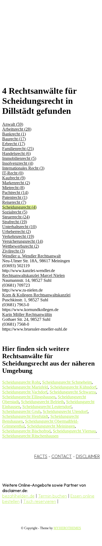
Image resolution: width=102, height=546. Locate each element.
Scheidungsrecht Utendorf (65, 411)
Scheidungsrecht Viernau (74, 431)
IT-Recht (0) (12, 173)
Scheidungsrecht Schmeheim (67, 382)
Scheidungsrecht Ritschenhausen (30, 436)
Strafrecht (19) (14, 221)
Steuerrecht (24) (16, 217)
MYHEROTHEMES (67, 528)
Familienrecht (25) (18, 148)
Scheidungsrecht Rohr (21, 382)
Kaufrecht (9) (13, 178)
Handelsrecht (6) (16, 153)
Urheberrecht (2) (16, 231)
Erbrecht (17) (13, 143)
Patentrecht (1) (14, 197)
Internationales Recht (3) (23, 168)
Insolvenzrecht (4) (17, 163)
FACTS (40, 456)
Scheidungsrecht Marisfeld (25, 387)
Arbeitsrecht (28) (16, 129)
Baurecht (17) (14, 139)
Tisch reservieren (39, 501)
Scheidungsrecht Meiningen (51, 426)
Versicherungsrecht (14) (22, 241)
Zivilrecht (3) (13, 251)
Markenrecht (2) (16, 182)
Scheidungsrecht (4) (19, 207)
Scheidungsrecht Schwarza (73, 392)
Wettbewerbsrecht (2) (20, 246)
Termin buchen (52, 496)
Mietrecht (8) (13, 187)
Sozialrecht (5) (14, 212)
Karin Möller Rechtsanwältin (27, 314)
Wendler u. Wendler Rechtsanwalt (31, 256)
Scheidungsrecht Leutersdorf (47, 406)
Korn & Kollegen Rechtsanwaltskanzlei (36, 295)
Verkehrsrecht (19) (18, 236)
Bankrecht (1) (14, 134)
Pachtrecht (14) (15, 192)
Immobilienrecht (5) (19, 158)
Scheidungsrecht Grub (21, 411)
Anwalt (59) (12, 124)
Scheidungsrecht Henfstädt (25, 416)
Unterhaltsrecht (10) (19, 226)
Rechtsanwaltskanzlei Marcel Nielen (33, 275)
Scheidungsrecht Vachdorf (24, 392)
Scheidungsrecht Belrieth (42, 401)
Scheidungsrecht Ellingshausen (28, 397)
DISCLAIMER (88, 456)
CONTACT (61, 456)
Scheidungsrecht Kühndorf (73, 387)
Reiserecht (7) (14, 202)
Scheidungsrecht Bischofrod (26, 431)
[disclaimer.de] (45, 49)
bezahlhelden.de (18, 496)
